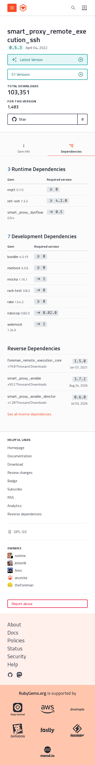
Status (15, 648)
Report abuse (22, 603)
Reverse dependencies (24, 514)
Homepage (15, 447)
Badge (12, 481)
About (14, 624)
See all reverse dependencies (29, 414)
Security (16, 656)
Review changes (20, 472)
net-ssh (17, 201)
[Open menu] (12, 8)
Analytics (14, 505)
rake (15, 301)
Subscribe (14, 489)
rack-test (18, 290)
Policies (16, 640)
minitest (17, 268)
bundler (17, 256)
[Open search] (73, 8)
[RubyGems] (23, 8)
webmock (14, 327)
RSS (10, 497)
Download (15, 464)
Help (12, 664)
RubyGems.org (32, 693)
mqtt (15, 189)
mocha (17, 279)
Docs (12, 633)
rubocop (18, 313)
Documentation (19, 456)
